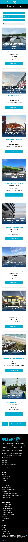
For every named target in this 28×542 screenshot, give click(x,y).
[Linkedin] (3, 461)
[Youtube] (6, 461)
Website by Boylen (7, 467)
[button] (17, 424)
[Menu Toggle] (25, 2)
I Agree (4, 540)
